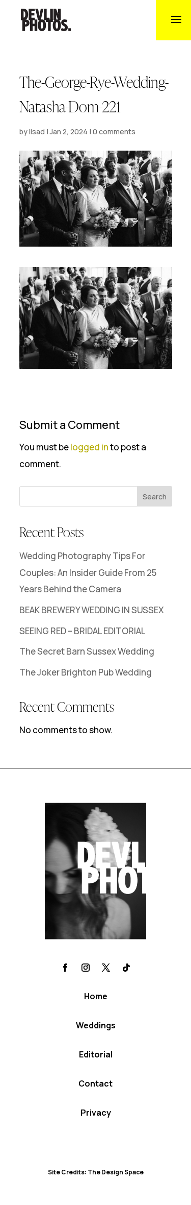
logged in (89, 447)
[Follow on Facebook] (65, 967)
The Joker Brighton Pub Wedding (85, 672)
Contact (95, 1083)
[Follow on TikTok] (126, 967)
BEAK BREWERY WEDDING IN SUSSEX (91, 610)
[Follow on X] (106, 967)
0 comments (114, 131)
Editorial (96, 1054)
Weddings (96, 1025)
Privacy (95, 1112)
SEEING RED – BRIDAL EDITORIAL (82, 631)
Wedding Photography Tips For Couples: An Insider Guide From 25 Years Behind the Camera (87, 572)
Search (155, 496)
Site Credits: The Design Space (96, 1172)
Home (95, 996)
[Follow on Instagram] (85, 967)
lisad (37, 131)
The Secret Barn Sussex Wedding (86, 651)
